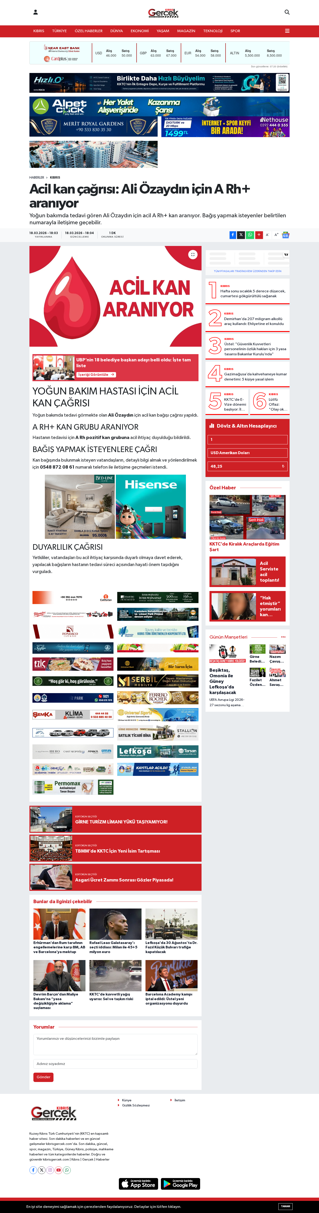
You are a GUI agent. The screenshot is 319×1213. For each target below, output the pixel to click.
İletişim (180, 1100)
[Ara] (287, 13)
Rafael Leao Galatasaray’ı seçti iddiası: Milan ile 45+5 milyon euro (113, 947)
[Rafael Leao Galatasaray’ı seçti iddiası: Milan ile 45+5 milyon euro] (115, 924)
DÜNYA (116, 31)
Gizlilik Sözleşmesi (136, 1105)
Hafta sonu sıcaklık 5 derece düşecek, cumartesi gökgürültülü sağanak (253, 293)
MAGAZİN (186, 31)
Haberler (36, 177)
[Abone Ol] (286, 235)
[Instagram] (50, 1170)
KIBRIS (38, 31)
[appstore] (139, 1184)
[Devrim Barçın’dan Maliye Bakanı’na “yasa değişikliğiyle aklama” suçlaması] (59, 976)
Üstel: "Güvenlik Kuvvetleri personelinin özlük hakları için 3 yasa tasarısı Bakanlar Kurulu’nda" (255, 349)
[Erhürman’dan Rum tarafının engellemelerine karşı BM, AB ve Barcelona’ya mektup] (59, 924)
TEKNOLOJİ (213, 31)
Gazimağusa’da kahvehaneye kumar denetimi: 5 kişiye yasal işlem (255, 376)
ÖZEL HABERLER (89, 31)
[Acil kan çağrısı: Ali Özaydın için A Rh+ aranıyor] (115, 296)
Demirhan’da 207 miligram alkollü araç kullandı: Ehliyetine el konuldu (254, 321)
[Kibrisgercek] (163, 12)
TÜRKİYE (59, 31)
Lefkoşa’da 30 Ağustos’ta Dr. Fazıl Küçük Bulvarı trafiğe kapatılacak (171, 947)
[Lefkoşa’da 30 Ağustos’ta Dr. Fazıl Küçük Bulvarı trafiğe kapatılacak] (171, 924)
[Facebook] (33, 1170)
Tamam (285, 1206)
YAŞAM (163, 31)
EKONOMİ (140, 31)
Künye (126, 1100)
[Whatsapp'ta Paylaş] (250, 235)
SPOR (235, 31)
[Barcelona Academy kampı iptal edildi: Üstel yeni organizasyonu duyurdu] (171, 976)
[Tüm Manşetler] (283, 637)
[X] (42, 1170)
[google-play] (180, 1184)
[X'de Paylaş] (241, 235)
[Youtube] (58, 1170)
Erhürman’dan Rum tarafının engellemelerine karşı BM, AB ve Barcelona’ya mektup (59, 947)
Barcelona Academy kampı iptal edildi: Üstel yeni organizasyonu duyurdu (168, 998)
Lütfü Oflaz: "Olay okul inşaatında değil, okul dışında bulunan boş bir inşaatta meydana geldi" (278, 405)
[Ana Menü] (287, 31)
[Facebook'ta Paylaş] (233, 235)
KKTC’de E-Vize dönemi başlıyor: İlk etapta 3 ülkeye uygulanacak (235, 405)
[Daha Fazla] (259, 235)
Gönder (43, 1077)
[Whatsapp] (67, 1170)
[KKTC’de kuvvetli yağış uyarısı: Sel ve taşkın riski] (115, 976)
